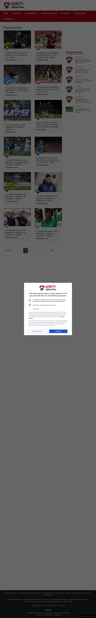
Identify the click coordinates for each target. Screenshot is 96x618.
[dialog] (48, 309)
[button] (48, 309)
